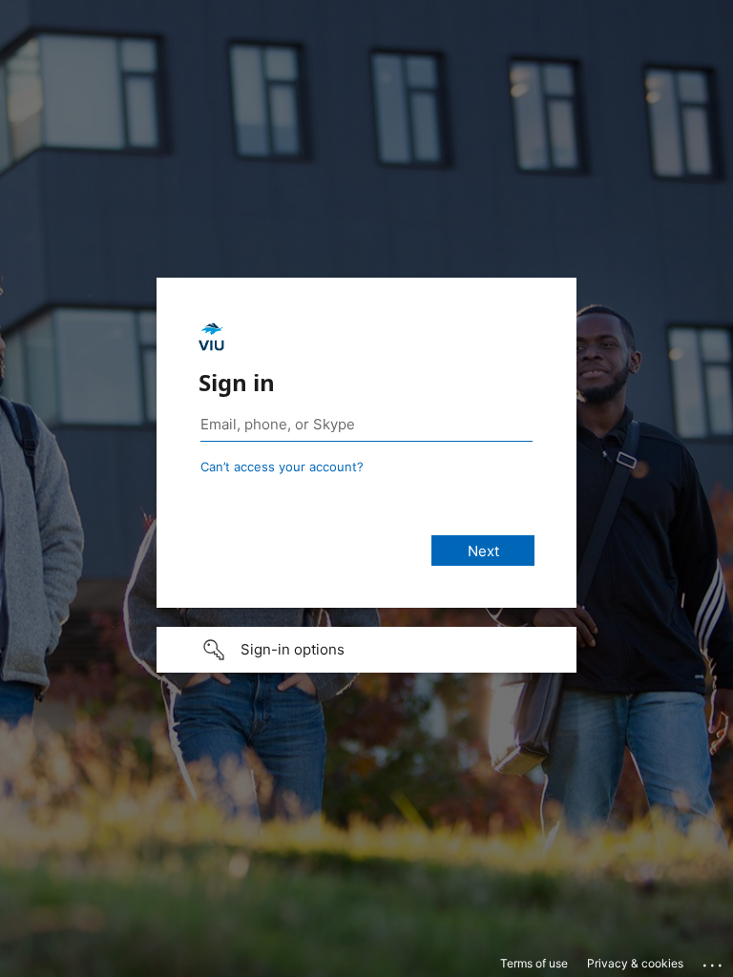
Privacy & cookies (635, 963)
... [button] (713, 960)
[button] (366, 650)
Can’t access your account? (282, 466)
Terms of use (534, 963)
